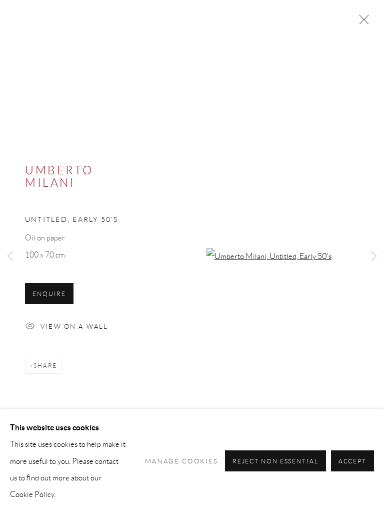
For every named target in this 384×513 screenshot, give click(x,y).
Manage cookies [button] (181, 461)
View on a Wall (74, 326)
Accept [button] (352, 461)
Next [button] (374, 256)
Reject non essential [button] (275, 461)
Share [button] (45, 365)
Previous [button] (10, 256)
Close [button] (361, 22)
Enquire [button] (49, 294)
